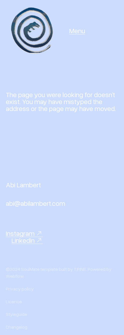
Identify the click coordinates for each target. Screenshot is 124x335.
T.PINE (80, 269)
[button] (77, 30)
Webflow (14, 276)
